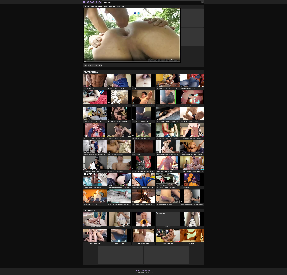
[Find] (202, 2)
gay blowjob (98, 65)
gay (86, 65)
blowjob (90, 65)
